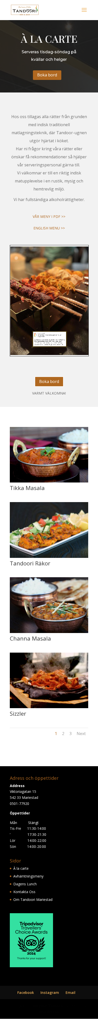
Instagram (49, 992)
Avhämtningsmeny (28, 876)
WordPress (49, 1011)
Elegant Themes (48, 1005)
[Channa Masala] (49, 631)
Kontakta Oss (24, 891)
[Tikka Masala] (49, 481)
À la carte (21, 868)
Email (70, 992)
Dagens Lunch (25, 884)
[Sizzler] (49, 706)
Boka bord (47, 75)
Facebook (25, 992)
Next (81, 733)
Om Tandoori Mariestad (33, 899)
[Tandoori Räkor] (49, 556)
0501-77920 (19, 803)
